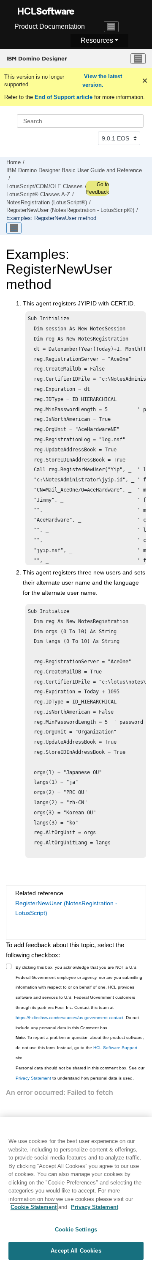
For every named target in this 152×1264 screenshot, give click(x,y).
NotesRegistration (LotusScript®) (46, 203)
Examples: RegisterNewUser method (51, 218)
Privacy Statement (33, 1078)
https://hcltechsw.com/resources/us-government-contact (69, 1017)
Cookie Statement (34, 1207)
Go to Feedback (97, 188)
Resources (97, 40)
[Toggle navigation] (111, 26)
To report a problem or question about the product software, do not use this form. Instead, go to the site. (80, 1047)
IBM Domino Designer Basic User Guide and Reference (74, 170)
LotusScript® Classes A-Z (38, 195)
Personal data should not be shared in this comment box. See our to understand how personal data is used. (80, 1073)
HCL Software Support (115, 1047)
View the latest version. (102, 80)
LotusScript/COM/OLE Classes (44, 187)
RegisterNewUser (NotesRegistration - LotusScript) (66, 908)
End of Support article (63, 97)
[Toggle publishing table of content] (14, 228)
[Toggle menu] (138, 58)
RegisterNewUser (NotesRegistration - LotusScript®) (70, 210)
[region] (76, 1190)
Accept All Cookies (76, 1251)
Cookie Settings (76, 1229)
